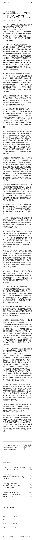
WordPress (29, 536)
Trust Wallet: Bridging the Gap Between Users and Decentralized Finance (11, 447)
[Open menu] (31, 3)
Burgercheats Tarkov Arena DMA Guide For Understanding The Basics (13, 476)
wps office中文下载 (12, 96)
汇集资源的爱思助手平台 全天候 (27, 447)
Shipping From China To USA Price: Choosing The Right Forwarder (11, 485)
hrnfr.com (6, 3)
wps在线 (19, 404)
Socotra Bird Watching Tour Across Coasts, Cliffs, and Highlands (12, 494)
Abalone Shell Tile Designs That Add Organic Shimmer (14, 468)
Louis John (11, 20)
